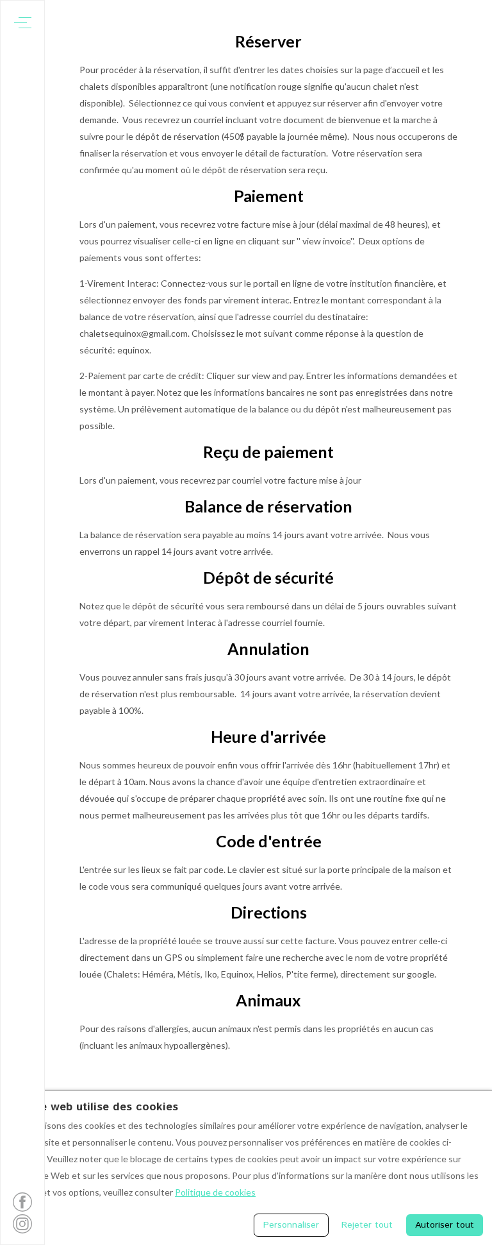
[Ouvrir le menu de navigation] (22, 22)
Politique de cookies (215, 1192)
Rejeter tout (367, 1225)
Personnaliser (291, 1225)
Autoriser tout (444, 1225)
